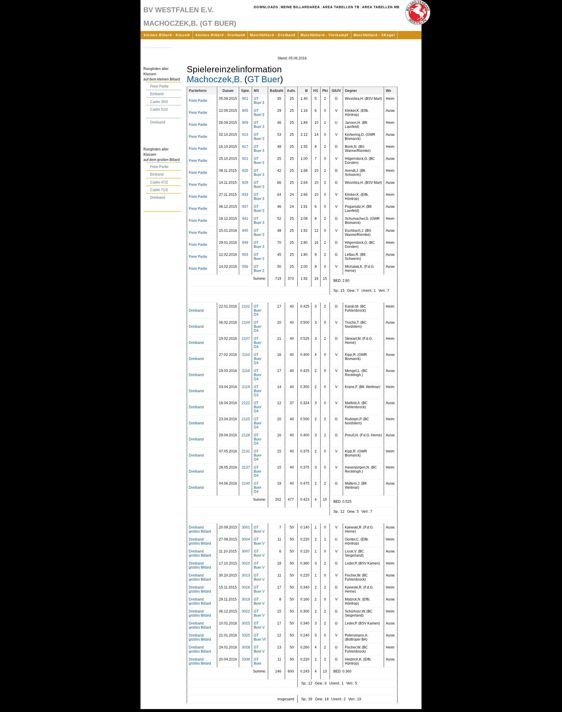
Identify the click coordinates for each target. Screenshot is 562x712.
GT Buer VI (259, 637)
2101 (246, 306)
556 (245, 267)
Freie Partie (159, 86)
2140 (246, 483)
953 (245, 255)
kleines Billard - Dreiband (220, 35)
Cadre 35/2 (159, 102)
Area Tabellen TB (341, 7)
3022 (246, 611)
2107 (246, 339)
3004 (246, 539)
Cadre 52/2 (159, 109)
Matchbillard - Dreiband (272, 35)
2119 (246, 387)
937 (245, 207)
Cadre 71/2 (159, 190)
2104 (246, 322)
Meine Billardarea (300, 7)
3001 (246, 527)
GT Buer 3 (259, 101)
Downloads (266, 7)
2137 (246, 467)
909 (245, 123)
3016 (246, 587)
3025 (246, 623)
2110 (246, 355)
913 (245, 135)
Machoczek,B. (214, 79)
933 (245, 195)
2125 (246, 419)
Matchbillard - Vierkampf (324, 35)
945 (245, 231)
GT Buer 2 (259, 269)
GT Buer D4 (257, 310)
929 (245, 183)
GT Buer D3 (257, 391)
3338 (246, 659)
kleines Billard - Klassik (167, 35)
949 (245, 243)
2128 (246, 435)
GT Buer (263, 79)
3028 (246, 647)
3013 (246, 575)
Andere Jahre (157, 43)
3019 (246, 599)
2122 (246, 403)
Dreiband (157, 122)
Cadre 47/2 (159, 182)
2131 (246, 451)
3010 (246, 563)
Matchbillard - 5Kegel (374, 35)
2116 (246, 371)
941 (245, 219)
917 (245, 147)
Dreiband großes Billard (200, 529)
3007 (246, 551)
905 (245, 111)
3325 (246, 635)
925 (245, 171)
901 (245, 99)
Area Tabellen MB (381, 7)
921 (245, 159)
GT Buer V (259, 529)
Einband (157, 94)
